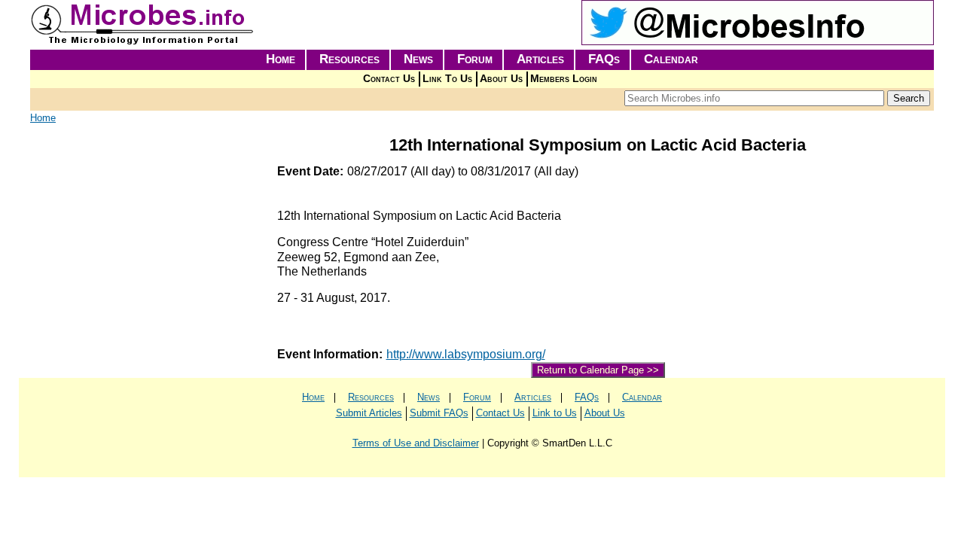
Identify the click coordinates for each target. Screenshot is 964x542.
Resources (349, 59)
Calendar (671, 59)
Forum (475, 59)
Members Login (563, 78)
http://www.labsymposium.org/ (465, 354)
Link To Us (447, 78)
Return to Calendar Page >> (598, 370)
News (418, 59)
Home (280, 59)
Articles (540, 59)
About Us (501, 78)
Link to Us (554, 413)
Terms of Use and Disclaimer (415, 443)
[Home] (143, 41)
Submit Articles (369, 413)
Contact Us (389, 78)
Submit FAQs (439, 413)
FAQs (604, 59)
